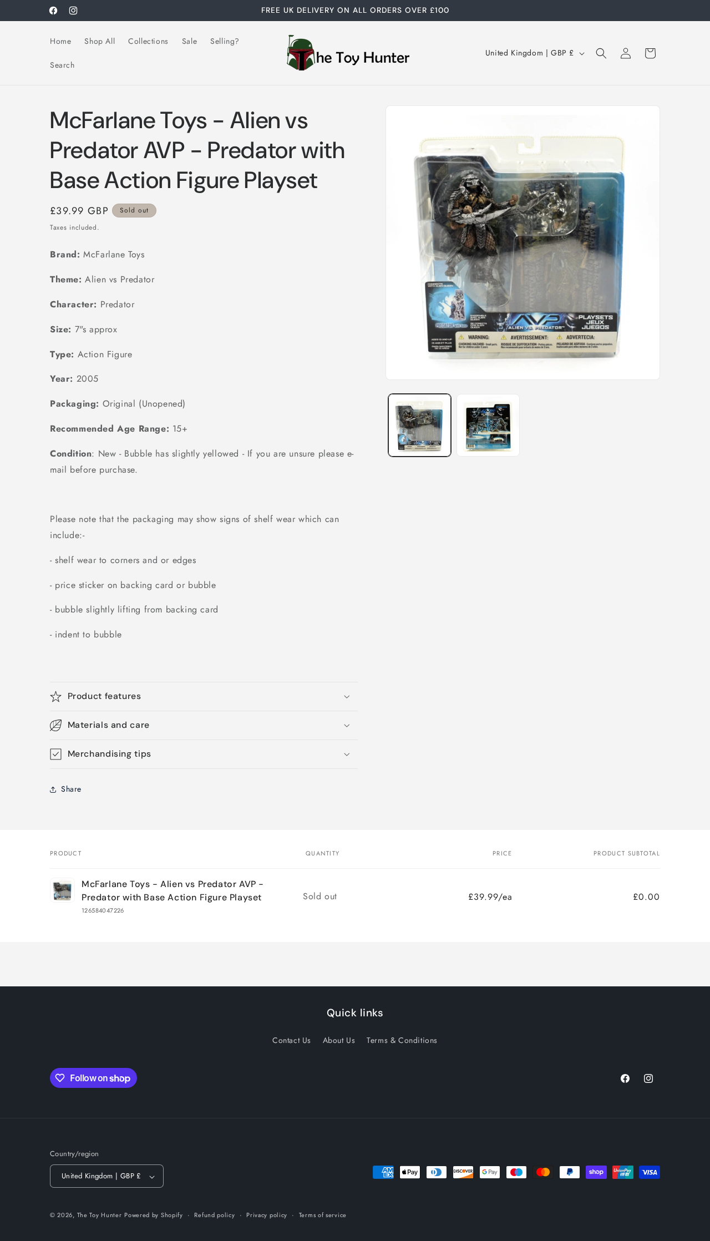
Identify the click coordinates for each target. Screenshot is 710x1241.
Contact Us (291, 1040)
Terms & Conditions (402, 1040)
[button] (601, 53)
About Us (339, 1040)
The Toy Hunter (99, 1215)
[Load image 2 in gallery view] (488, 425)
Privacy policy (266, 1215)
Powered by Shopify (153, 1215)
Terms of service (323, 1215)
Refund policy (214, 1215)
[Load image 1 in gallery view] (419, 425)
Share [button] (71, 788)
